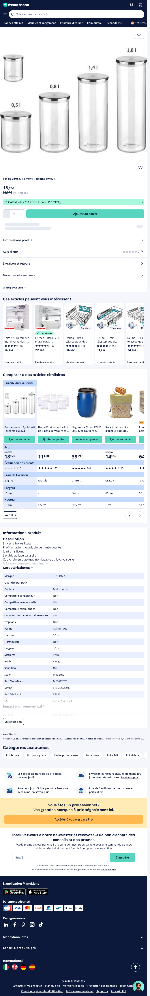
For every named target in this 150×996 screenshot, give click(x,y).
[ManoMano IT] (6, 967)
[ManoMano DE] (23, 967)
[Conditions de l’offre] (142, 202)
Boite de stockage (96, 738)
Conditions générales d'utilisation (42, 991)
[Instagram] (32, 925)
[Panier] (140, 5)
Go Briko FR (20, 287)
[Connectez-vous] (132, 5)
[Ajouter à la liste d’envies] (140, 167)
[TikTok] (41, 925)
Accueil (6, 738)
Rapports (102, 991)
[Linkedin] (6, 925)
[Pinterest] (23, 925)
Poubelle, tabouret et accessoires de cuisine (45, 738)
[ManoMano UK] (15, 967)
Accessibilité (118, 991)
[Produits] (5, 14)
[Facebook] (15, 925)
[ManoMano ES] (32, 967)
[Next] (140, 515)
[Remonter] (135, 967)
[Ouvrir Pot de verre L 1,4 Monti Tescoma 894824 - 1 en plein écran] (73, 100)
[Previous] (129, 515)
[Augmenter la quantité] (21, 213)
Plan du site (52, 985)
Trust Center (128, 985)
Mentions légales (73, 985)
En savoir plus (108, 869)
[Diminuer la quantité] (6, 213)
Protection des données (102, 985)
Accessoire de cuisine (76, 738)
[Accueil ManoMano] (64, 5)
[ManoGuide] (138, 987)
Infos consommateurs (79, 991)
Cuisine (16, 738)
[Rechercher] (12, 14)
